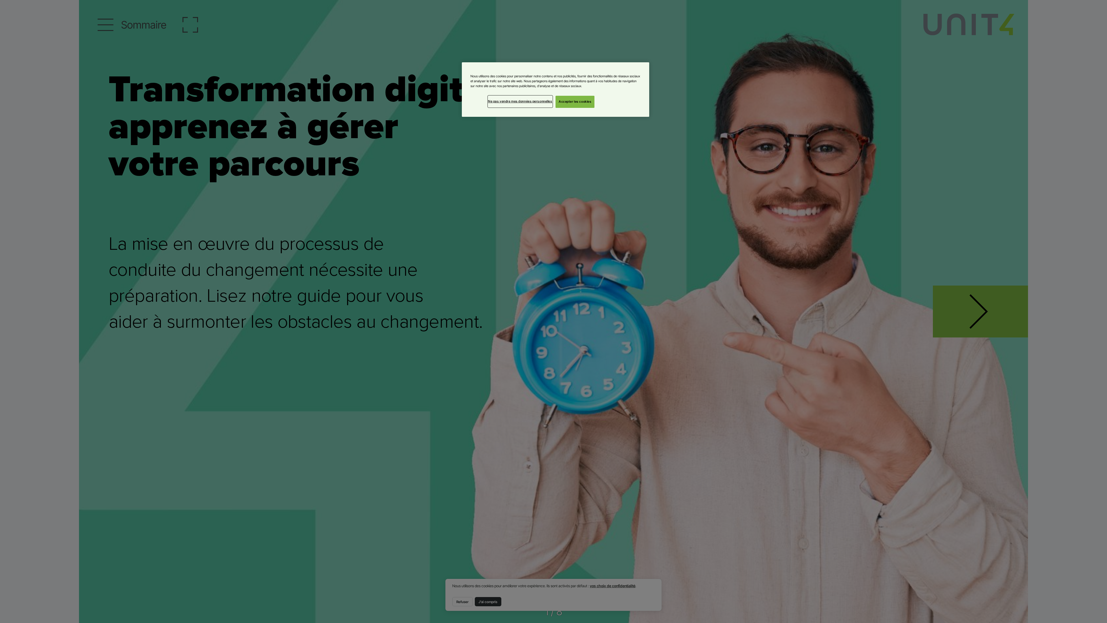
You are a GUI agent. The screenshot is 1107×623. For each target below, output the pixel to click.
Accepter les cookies (575, 102)
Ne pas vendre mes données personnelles (520, 101)
